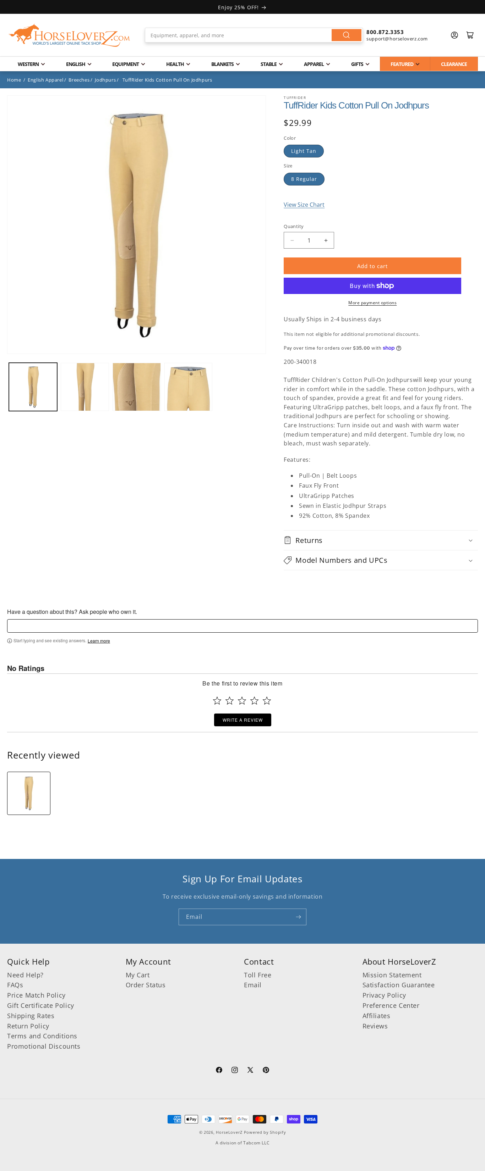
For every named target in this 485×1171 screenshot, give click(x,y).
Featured (402, 64)
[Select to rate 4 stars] (254, 700)
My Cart (138, 975)
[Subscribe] (298, 917)
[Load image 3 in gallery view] (137, 387)
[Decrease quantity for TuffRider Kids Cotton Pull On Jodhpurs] (292, 240)
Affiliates (377, 1015)
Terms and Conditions (42, 1036)
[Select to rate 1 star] (217, 700)
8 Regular (304, 179)
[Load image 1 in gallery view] (33, 387)
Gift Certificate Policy (40, 1005)
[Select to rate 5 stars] (266, 700)
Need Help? (25, 975)
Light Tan (303, 151)
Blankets (222, 64)
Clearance (454, 64)
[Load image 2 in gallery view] (85, 387)
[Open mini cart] (470, 35)
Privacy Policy (384, 995)
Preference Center (391, 1005)
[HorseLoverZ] (69, 35)
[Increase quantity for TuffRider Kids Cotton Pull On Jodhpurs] (326, 240)
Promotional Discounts (44, 1046)
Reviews (375, 1026)
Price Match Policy (36, 995)
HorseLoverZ (229, 1132)
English (75, 64)
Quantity (294, 226)
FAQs (15, 985)
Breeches (79, 80)
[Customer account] (454, 35)
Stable (269, 64)
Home (14, 80)
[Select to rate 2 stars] (229, 700)
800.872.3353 (385, 31)
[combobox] (254, 35)
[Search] (346, 35)
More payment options (372, 303)
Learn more (99, 641)
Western (28, 64)
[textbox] (242, 626)
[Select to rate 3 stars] (241, 700)
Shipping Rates (30, 1015)
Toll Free (257, 975)
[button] (381, 540)
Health (175, 64)
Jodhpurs (105, 80)
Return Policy (28, 1026)
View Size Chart (304, 205)
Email (253, 985)
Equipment (125, 64)
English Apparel (45, 80)
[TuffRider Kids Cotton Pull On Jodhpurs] (29, 793)
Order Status (146, 985)
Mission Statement (392, 975)
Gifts (357, 64)
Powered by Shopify (265, 1132)
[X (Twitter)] (250, 1071)
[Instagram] (235, 1071)
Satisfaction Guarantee (399, 985)
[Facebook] (219, 1071)
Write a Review (243, 720)
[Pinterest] (266, 1071)
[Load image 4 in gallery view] (188, 387)
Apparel (314, 64)
